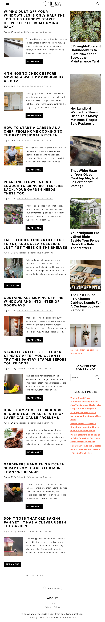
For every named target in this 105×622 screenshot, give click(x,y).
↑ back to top (52, 588)
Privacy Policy (52, 607)
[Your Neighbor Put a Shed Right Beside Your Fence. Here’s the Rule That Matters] (85, 213)
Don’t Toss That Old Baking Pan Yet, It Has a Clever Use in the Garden (35, 522)
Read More (34, 61)
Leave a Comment (43, 32)
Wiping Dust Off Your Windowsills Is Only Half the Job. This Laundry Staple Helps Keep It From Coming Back (34, 19)
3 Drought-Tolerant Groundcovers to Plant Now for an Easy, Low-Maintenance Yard (85, 53)
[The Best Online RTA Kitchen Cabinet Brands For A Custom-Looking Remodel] (85, 275)
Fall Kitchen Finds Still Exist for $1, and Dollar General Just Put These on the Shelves (35, 243)
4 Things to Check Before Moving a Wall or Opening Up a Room (34, 77)
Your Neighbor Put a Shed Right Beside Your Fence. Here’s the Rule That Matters (85, 240)
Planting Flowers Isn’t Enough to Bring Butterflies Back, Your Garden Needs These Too (34, 187)
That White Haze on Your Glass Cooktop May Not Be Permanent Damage (84, 178)
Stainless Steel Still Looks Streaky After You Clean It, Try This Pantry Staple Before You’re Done (35, 357)
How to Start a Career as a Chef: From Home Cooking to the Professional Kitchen (33, 131)
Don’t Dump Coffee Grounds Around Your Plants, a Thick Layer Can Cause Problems (34, 413)
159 (26, 575)
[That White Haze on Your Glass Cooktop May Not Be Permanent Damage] (85, 151)
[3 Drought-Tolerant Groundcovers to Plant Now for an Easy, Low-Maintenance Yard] (85, 26)
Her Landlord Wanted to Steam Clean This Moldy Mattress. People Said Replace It (84, 115)
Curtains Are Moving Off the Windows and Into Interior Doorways (33, 301)
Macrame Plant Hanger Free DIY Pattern (84, 352)
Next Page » (37, 575)
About (52, 603)
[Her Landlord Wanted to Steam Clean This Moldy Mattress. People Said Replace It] (85, 89)
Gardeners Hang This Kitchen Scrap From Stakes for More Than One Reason (34, 468)
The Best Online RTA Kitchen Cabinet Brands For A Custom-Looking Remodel (85, 302)
